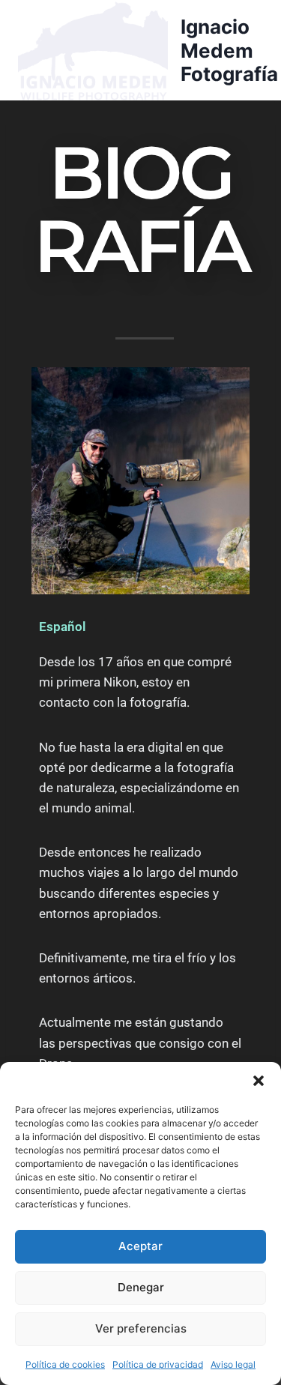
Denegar (141, 1287)
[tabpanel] (140, 863)
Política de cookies (65, 1364)
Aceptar (140, 1246)
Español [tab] (62, 626)
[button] (258, 1080)
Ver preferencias (141, 1328)
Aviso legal (233, 1364)
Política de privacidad (157, 1364)
